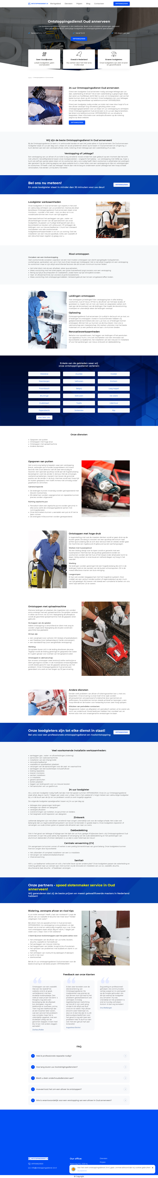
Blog (88, 4)
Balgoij (79, 389)
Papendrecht (44, 410)
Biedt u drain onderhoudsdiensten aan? (55, 1078)
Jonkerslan (79, 410)
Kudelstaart (44, 403)
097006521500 (121, 4)
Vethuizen (79, 381)
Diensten (69, 4)
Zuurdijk (79, 374)
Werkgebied (55, 4)
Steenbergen (44, 381)
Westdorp (44, 374)
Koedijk (114, 374)
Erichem (113, 381)
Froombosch (44, 389)
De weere (114, 396)
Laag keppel (114, 389)
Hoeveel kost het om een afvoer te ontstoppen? (59, 1089)
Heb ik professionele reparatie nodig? (54, 1056)
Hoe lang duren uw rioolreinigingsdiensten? (57, 1067)
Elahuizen (79, 396)
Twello (79, 403)
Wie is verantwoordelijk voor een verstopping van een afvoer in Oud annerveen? (74, 1100)
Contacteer (99, 4)
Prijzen (79, 4)
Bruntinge (44, 396)
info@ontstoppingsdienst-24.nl (44, 1168)
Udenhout (114, 403)
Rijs (113, 410)
